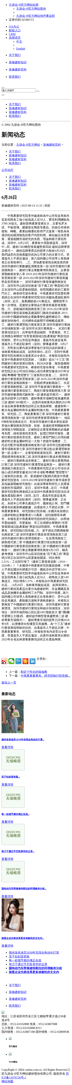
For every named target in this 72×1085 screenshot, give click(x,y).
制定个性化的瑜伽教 (34, 671)
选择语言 (15, 37)
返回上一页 (8, 682)
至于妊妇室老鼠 (19, 956)
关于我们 (15, 55)
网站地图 (7, 1081)
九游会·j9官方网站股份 (31, 8)
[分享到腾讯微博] (18, 661)
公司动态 (7, 170)
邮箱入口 (15, 30)
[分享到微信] (11, 661)
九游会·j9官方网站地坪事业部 (35, 15)
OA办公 (14, 26)
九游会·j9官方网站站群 (24, 4)
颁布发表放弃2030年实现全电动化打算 (34, 952)
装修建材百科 (18, 69)
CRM (12, 34)
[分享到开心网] (25, 661)
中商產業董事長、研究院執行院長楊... (45, 675)
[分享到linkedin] (32, 661)
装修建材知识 (18, 62)
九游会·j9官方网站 (28, 144)
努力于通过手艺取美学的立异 (28, 964)
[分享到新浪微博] (4, 661)
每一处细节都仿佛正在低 (25, 960)
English (20, 48)
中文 (19, 41)
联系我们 (15, 76)
